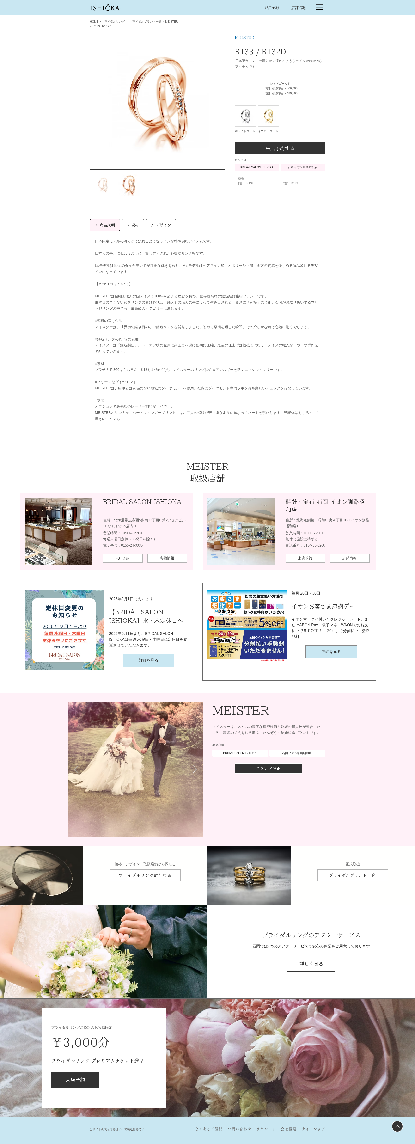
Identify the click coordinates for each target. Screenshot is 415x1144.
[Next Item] (215, 101)
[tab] (105, 225)
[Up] (397, 1126)
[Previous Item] (76, 769)
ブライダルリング (113, 21)
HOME (94, 21)
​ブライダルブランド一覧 (145, 21)
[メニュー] (319, 7)
